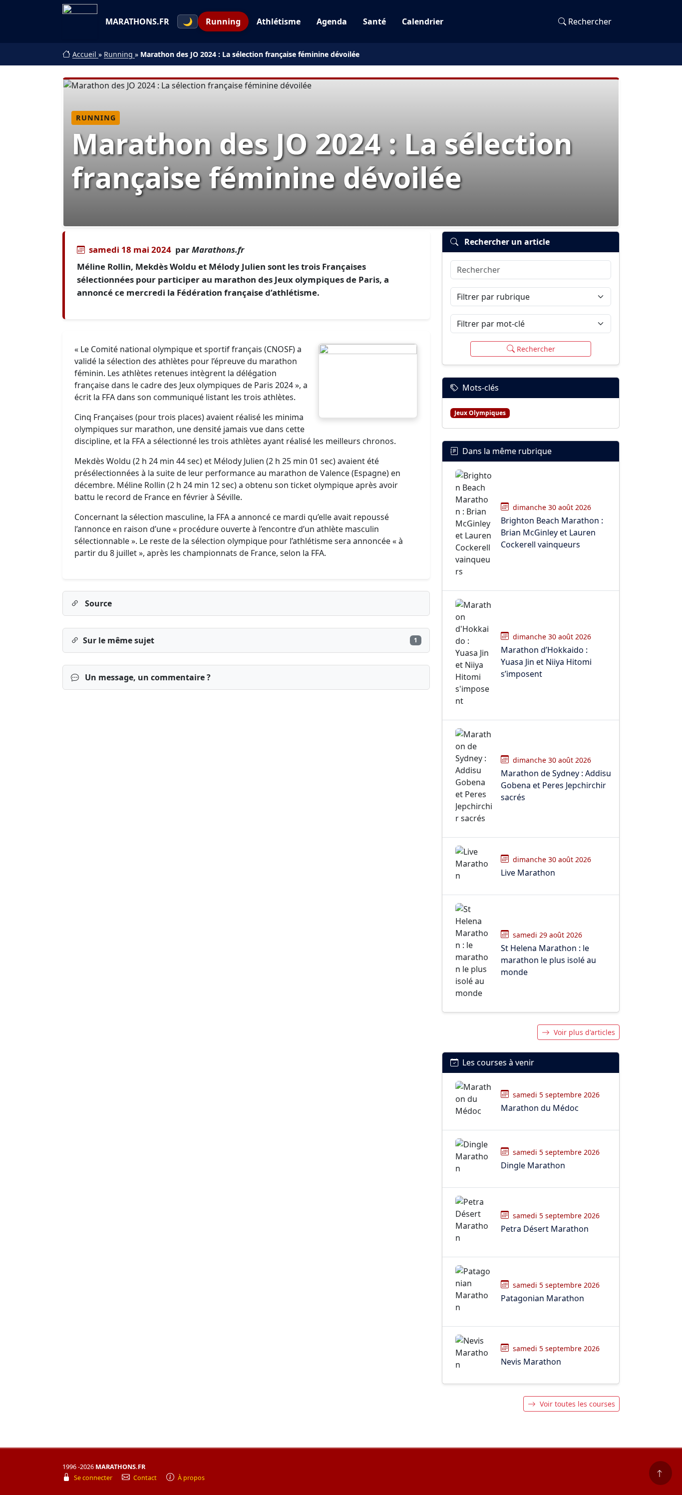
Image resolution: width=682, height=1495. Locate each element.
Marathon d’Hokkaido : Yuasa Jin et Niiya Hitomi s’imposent (546, 661)
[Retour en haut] (660, 1473)
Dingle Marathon (533, 1165)
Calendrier (422, 21)
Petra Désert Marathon (545, 1228)
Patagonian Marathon (542, 1298)
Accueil (85, 54)
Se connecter (94, 1478)
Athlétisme (279, 21)
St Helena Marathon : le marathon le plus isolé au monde (548, 960)
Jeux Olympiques (480, 413)
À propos (191, 1478)
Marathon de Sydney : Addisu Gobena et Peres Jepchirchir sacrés (556, 785)
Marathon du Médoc (540, 1107)
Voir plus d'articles (584, 1032)
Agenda (332, 21)
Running (223, 21)
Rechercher (590, 21)
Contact (145, 1478)
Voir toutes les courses (577, 1404)
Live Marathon (528, 872)
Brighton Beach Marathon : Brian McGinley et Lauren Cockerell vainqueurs (552, 532)
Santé (374, 21)
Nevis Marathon (531, 1361)
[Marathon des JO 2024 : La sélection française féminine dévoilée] (368, 381)
